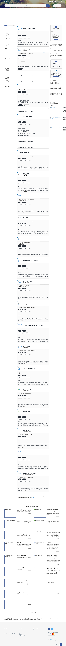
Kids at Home (26, 173)
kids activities (29, 618)
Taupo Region (7, 34)
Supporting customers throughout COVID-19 (10, 633)
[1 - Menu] (5, 2)
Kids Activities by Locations (22, 631)
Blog (19, 632)
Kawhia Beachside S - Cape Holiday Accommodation (34, 452)
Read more (31, 169)
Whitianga (7, 35)
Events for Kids (21, 629)
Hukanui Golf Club (27, 346)
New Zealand (7, 30)
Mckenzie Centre (26, 411)
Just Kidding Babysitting (23, 152)
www (29, 124)
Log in (58, 1)
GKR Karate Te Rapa (27, 116)
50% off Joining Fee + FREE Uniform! (23, 100)
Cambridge (7, 32)
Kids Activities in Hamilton (53, 100)
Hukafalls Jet (26, 430)
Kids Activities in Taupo (53, 101)
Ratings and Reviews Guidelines (8, 632)
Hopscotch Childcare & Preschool (30, 260)
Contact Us (5, 629)
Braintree (56, 632)
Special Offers (20, 628)
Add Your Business (35, 628)
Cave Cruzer (26, 217)
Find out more (56, 76)
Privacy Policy (6, 631)
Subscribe (56, 39)
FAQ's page (32, 497)
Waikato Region (7, 31)
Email (25, 124)
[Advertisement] (33, 16)
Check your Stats (35, 631)
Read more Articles (56, 138)
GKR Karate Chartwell (28, 49)
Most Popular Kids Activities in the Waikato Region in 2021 (31, 25)
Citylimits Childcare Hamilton (29, 473)
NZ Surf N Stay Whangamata (29, 302)
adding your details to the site (34, 619)
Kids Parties (20, 634)
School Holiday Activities (22, 635)
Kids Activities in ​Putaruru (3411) (54, 103)
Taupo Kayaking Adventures (29, 368)
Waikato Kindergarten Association (30, 195)
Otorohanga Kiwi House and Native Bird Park (33, 325)
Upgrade (34, 629)
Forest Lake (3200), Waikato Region (24, 285)
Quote (20, 35)
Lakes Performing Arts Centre (29, 28)
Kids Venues (20, 633)
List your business (53, 1)
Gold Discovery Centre (28, 389)
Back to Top (57, 644)
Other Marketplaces (35, 632)
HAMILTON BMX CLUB (28, 238)
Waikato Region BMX (27, 281)
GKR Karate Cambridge (28, 85)
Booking (24, 35)
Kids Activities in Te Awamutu (54, 102)
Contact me (20, 124)
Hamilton (7, 33)
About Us (5, 628)
